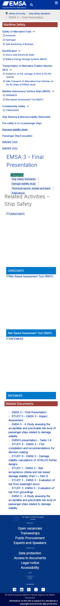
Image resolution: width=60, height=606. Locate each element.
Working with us (30, 522)
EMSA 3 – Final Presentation (29, 412)
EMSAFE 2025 (10, 142)
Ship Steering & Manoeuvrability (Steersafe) (26, 116)
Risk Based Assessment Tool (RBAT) (24, 99)
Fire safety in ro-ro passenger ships (22, 123)
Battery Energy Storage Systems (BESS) (26, 59)
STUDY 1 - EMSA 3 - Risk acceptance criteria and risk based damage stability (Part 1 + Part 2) (29, 472)
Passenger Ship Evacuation (17, 135)
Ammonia (10, 35)
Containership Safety (13, 106)
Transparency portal (30, 547)
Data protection (30, 553)
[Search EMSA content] (31, 4)
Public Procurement (30, 538)
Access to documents (30, 558)
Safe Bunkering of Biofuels (19, 44)
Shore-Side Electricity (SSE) (20, 54)
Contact (30, 572)
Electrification (9, 50)
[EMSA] (14, 4)
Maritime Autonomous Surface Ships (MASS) (26, 91)
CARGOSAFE (12, 110)
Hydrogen (11, 39)
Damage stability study (15, 129)
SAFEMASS (11, 95)
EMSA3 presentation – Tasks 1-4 (31, 440)
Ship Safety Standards (23, 179)
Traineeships (30, 533)
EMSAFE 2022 (10, 148)
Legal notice (30, 563)
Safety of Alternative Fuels (16, 31)
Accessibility (30, 568)
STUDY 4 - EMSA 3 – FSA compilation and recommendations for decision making (31, 448)
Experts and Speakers (30, 543)
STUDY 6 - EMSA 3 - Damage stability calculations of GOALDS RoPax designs (32, 460)
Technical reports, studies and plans (31, 188)
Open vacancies (30, 528)
